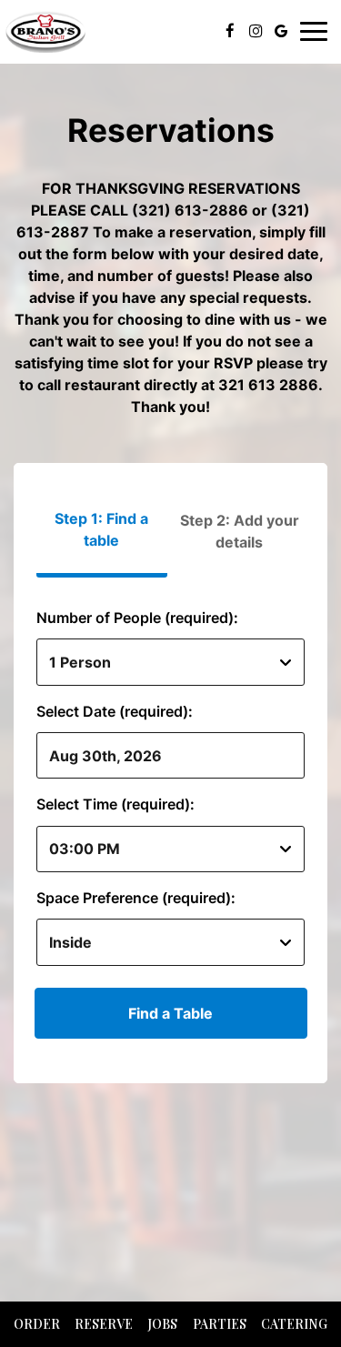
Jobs (162, 1323)
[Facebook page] (230, 30)
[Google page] (281, 30)
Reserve (104, 1323)
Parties (219, 1323)
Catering (294, 1323)
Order (37, 1323)
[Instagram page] (255, 30)
